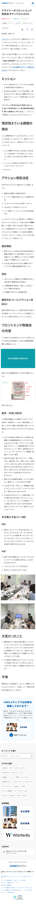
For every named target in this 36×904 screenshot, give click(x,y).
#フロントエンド (27, 23)
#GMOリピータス (7, 768)
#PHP (18, 795)
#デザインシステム (20, 768)
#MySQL (12, 795)
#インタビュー (26, 777)
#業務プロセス (6, 782)
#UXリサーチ (29, 782)
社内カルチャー (7, 19)
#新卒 (17, 777)
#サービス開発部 (7, 791)
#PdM (23, 786)
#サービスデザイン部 (21, 791)
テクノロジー (25, 19)
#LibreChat (5, 772)
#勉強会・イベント (7, 23)
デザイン (16, 19)
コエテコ (5, 39)
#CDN (24, 795)
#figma (16, 786)
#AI (21, 772)
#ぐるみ (18, 23)
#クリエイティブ (7, 786)
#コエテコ (15, 772)
